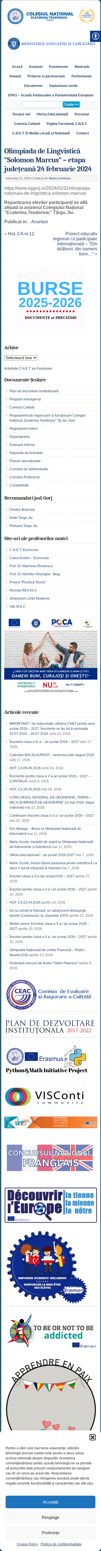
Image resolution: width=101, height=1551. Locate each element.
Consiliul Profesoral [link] (25, 477)
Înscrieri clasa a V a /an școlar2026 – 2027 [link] (42, 876)
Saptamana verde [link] (63, 86)
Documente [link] (33, 86)
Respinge (50, 1517)
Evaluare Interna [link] (22, 445)
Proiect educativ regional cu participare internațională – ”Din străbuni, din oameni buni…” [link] (75, 243)
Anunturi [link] (36, 67)
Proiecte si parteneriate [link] (46, 76)
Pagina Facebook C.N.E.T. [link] (67, 124)
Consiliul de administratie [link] (29, 469)
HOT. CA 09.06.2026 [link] (25, 768)
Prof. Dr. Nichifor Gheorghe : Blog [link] (35, 574)
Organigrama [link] (20, 437)
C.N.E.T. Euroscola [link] (24, 550)
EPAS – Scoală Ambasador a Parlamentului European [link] (50, 95)
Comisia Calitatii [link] (27, 124)
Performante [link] (82, 76)
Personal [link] (82, 114)
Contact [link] (82, 133)
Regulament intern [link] (24, 429)
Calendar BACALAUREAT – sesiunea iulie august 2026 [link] (52, 755)
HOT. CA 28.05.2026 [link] (25, 789)
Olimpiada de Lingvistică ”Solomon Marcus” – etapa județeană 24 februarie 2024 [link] (48, 160)
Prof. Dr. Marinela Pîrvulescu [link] (31, 566)
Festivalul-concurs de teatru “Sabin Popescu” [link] (44, 963)
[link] (50, 27)
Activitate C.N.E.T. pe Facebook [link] (28, 368)
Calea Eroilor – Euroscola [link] (29, 558)
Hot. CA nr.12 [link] (21, 233)
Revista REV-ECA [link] (23, 590)
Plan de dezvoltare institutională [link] (34, 391)
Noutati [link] (15, 76)
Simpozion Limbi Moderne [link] (30, 598)
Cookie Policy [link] (27, 1544)
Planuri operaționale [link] (25, 461)
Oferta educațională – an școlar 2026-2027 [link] (42, 855)
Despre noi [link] (21, 114)
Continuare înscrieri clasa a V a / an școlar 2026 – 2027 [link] (52, 816)
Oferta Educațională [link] (52, 114)
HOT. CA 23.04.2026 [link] (25, 902)
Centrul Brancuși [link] (22, 510)
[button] (92, 1437)
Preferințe (50, 1532)
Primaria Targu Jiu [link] (23, 526)
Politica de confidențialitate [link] (61, 1544)
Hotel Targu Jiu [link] (21, 518)
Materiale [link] (82, 67)
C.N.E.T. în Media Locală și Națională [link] (41, 133)
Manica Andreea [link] (60, 178)
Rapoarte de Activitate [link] (26, 453)
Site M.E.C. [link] (18, 607)
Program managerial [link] (25, 399)
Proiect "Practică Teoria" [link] (28, 582)
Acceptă (50, 1502)
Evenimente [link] (58, 67)
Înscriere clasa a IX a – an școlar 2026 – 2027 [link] (44, 742)
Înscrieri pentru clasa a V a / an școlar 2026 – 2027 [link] (48, 889)
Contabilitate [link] (19, 485)
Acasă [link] (17, 67)
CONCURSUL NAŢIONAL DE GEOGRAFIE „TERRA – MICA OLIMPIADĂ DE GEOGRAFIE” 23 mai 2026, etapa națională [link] (52, 802)
